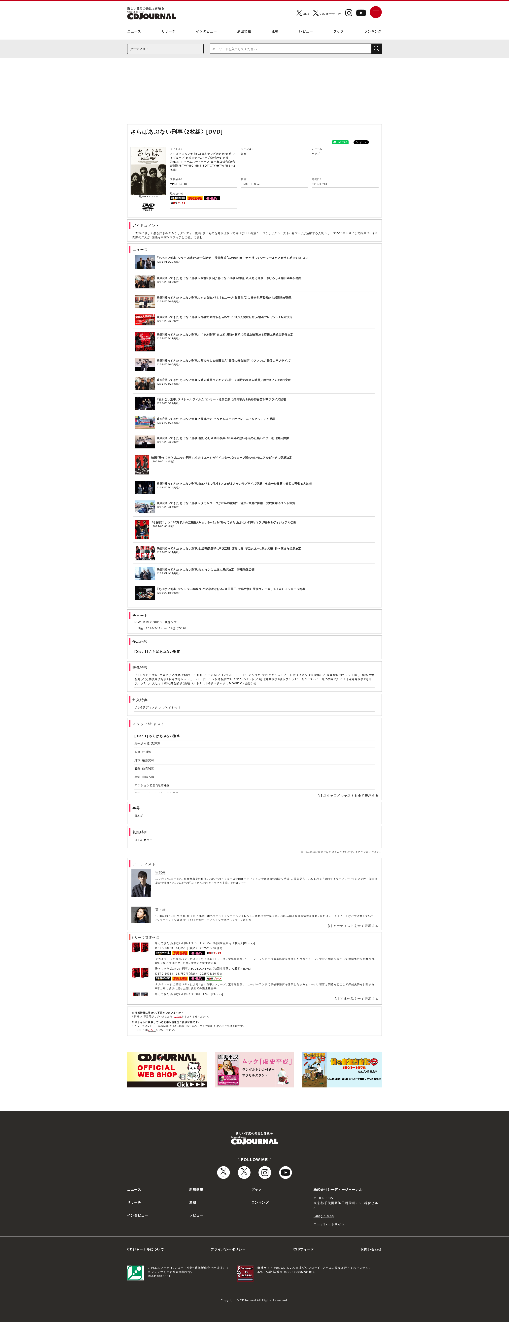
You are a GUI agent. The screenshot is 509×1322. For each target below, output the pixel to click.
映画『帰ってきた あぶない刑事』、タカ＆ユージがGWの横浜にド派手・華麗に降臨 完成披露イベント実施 (226, 503)
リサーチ (169, 31)
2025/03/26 (208, 948)
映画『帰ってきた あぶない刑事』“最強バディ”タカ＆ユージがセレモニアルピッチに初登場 (216, 419)
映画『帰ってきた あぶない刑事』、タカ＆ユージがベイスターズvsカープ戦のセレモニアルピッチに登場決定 (221, 457)
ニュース (134, 31)
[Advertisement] (254, 93)
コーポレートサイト (329, 1224)
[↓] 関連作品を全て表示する (357, 998)
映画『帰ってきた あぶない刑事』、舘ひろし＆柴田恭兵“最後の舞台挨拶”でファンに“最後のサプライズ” (224, 360)
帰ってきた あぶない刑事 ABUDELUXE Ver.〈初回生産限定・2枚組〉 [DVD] (203, 968)
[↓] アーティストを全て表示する (353, 925)
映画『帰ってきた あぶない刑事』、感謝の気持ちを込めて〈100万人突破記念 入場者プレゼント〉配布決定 (224, 317)
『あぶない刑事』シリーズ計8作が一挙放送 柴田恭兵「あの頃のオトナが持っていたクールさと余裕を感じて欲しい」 (233, 258)
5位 (140, 628)
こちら (178, 1016)
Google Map (324, 1215)
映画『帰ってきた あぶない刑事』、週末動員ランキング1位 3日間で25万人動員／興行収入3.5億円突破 (224, 380)
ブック (338, 31)
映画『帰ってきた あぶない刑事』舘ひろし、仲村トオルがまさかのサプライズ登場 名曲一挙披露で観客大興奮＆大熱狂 (234, 483)
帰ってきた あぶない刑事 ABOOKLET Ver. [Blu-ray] (189, 994)
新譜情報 (244, 31)
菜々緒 (160, 909)
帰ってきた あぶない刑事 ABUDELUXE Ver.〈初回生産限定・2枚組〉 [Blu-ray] (205, 943)
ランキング (373, 31)
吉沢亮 (160, 872)
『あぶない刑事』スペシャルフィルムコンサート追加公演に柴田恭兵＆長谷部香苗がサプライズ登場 (221, 399)
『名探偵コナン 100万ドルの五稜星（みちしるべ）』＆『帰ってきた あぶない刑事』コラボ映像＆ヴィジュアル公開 (224, 522)
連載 (275, 31)
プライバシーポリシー (228, 1249)
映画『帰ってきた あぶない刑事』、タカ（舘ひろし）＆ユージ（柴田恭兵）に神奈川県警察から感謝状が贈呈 (224, 297)
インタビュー (206, 31)
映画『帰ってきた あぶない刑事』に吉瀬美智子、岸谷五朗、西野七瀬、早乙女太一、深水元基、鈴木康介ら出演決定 (229, 548)
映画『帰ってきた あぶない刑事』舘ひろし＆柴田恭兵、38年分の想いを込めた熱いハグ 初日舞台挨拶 (223, 438)
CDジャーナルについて (145, 1249)
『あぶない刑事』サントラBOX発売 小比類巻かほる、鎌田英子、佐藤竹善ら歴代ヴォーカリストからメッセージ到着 (231, 589)
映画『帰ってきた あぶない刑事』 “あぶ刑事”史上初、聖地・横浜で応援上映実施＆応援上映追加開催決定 (225, 334)
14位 (172, 628)
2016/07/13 (319, 184)
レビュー (306, 31)
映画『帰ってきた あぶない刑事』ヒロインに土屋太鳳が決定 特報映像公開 (206, 569)
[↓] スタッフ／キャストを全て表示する (348, 795)
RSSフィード (303, 1249)
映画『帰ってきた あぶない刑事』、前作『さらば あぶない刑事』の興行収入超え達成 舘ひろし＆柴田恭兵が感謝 (229, 278)
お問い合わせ (371, 1249)
